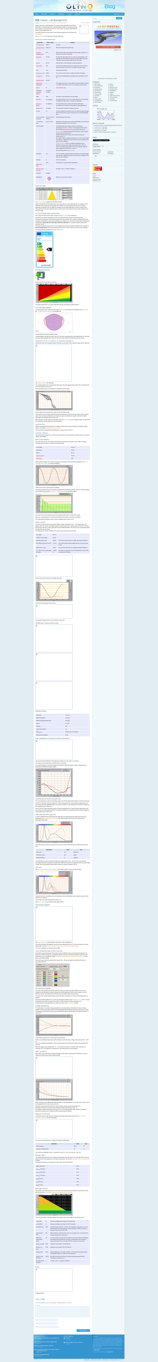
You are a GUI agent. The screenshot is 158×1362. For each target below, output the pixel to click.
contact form (110, 1352)
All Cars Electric (97, 152)
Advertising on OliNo (96, 1359)
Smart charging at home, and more (113, 125)
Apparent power (39, 455)
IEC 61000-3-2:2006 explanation (58, 491)
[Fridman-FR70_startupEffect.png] (54, 1077)
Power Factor (39, 65)
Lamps (111, 94)
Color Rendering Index (61, 87)
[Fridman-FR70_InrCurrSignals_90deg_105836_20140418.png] (54, 576)
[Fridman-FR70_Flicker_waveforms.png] (54, 1138)
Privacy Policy (87, 1359)
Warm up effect (59, 131)
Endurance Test (113, 87)
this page (65, 215)
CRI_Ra (38, 87)
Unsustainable (113, 100)
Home (36, 14)
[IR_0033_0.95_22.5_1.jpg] (54, 651)
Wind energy (98, 102)
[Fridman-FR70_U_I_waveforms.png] (54, 485)
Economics (97, 87)
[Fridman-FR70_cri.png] (52, 986)
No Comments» (86, 22)
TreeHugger (110, 153)
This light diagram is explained (45, 311)
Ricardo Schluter (99, 125)
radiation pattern (42, 383)
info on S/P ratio (42, 902)
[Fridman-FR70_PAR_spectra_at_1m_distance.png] (54, 842)
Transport (112, 99)
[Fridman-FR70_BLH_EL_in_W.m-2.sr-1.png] (54, 1215)
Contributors (61, 14)
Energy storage (113, 89)
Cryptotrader (110, 152)
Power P (38, 63)
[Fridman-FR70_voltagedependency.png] (54, 1035)
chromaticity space (42, 942)
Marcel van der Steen (52, 22)
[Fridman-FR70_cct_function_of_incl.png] (54, 796)
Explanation (113, 90)
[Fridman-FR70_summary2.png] (54, 199)
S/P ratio (38, 111)
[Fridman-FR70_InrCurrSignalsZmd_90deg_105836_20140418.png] (54, 601)
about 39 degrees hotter (68, 129)
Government (98, 92)
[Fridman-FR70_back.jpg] (54, 1291)
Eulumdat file (38, 34)
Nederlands (117, 14)
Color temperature (40, 44)
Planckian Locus (77, 999)
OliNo (96, 97)
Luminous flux (39, 75)
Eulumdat (85, 309)
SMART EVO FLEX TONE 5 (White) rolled (46, 1341)
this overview (41, 36)
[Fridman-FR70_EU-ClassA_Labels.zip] (40, 280)
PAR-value (38, 99)
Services (52, 14)
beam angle (67, 419)
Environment (98, 90)
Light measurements (62, 22)
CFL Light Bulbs (99, 85)
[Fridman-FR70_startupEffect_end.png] (54, 1100)
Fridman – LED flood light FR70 (53, 20)
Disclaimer (77, 14)
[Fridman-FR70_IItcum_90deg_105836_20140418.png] (54, 617)
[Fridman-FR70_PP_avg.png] (53, 380)
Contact (69, 14)
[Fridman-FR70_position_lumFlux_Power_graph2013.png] (54, 302)
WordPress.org (96, 180)
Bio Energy (97, 84)
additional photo (71, 150)
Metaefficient (96, 153)
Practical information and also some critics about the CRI (70, 956)
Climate (112, 85)
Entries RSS (106, 1359)
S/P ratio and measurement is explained (47, 869)
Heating (112, 92)
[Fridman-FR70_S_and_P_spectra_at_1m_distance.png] (54, 894)
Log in (94, 176)
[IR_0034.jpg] (54, 680)
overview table (41, 202)
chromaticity (71, 1003)
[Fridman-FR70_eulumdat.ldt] (49, 181)
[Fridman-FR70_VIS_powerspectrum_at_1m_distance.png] (54, 759)
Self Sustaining (113, 97)
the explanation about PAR (50, 818)
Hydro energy (98, 94)
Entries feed (96, 177)
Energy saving (98, 89)
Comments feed (97, 179)
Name (37, 1319)
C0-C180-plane (74, 57)
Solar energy (98, 99)
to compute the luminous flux (53, 428)
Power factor (39, 458)
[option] (108, 38)
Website (37, 1326)
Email (36, 1323)
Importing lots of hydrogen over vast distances (47, 1338)
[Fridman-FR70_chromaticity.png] (54, 940)
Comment (37, 1305)
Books (111, 84)
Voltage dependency (60, 143)
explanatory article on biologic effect (81, 1159)
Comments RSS (114, 1359)
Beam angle (38, 57)
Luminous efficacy (40, 80)
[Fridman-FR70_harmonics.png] (54, 513)
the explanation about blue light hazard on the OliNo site (58, 1192)
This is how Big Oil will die (42, 1354)
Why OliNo (44, 14)
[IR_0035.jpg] (54, 709)
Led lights (97, 95)
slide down (97, 130)
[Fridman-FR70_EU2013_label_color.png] (44, 267)
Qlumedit (62, 309)
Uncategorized (98, 100)
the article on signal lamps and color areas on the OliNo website (62, 946)
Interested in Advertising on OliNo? (108, 78)
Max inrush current (40, 73)
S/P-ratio (105, 127)
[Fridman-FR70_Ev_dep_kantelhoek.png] (54, 410)
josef (96, 132)
